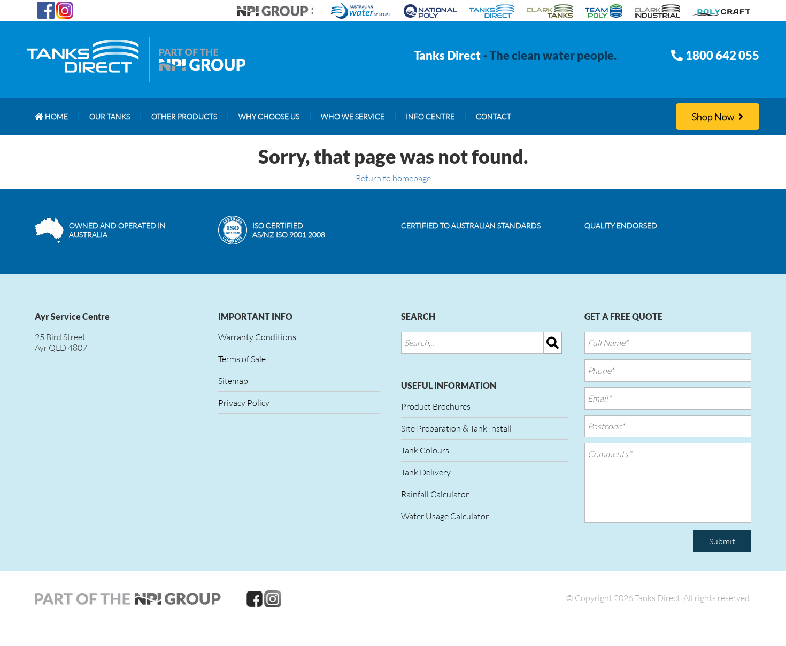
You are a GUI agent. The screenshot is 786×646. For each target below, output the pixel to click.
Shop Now (714, 116)
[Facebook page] (46, 9)
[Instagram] (64, 9)
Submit (722, 541)
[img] (553, 343)
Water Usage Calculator (445, 516)
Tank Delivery (426, 472)
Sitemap (233, 380)
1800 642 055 (722, 55)
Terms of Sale (242, 358)
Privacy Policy (243, 402)
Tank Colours (425, 450)
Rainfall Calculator (435, 494)
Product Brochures (436, 406)
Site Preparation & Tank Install (456, 428)
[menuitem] (51, 116)
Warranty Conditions (257, 337)
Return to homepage (393, 178)
